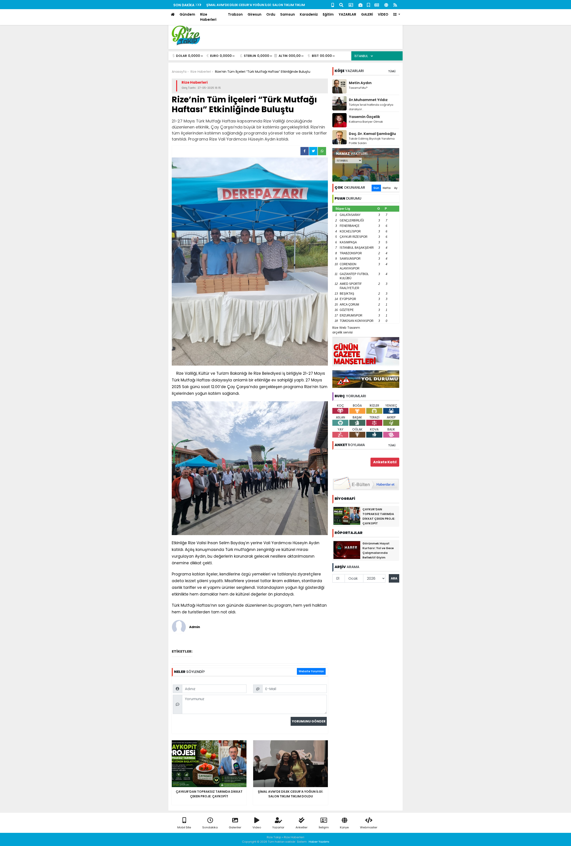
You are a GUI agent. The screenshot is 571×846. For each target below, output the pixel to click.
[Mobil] (332, 4)
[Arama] (341, 4)
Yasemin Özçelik (364, 116)
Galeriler (235, 827)
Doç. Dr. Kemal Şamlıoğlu (372, 133)
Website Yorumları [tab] (311, 671)
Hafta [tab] (387, 188)
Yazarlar (278, 827)
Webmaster (368, 827)
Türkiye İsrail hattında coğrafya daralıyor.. (371, 107)
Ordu (270, 14)
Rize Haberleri (208, 17)
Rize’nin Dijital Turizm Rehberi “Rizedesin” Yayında (247, 5)
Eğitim (328, 14)
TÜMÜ (392, 71)
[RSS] (395, 4)
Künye (344, 827)
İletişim (324, 827)
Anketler (302, 827)
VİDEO (383, 14)
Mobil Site (184, 827)
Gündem (187, 14)
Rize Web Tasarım (346, 327)
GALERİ (367, 14)
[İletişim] (350, 4)
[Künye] (386, 4)
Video (256, 827)
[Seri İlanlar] (368, 4)
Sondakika (210, 827)
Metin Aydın (360, 82)
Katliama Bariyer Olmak (366, 122)
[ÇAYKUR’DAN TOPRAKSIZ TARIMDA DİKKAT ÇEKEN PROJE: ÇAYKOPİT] (346, 515)
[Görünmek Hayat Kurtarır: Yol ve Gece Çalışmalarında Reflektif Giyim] (346, 550)
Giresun (254, 14)
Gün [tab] (376, 188)
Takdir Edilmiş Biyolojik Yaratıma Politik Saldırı (372, 141)
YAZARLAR (347, 14)
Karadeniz (309, 14)
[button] (397, 15)
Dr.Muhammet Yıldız (368, 99)
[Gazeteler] (376, 4)
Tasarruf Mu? (358, 88)
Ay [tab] (395, 188)
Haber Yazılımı (319, 842)
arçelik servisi (342, 332)
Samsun (287, 14)
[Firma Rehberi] (360, 4)
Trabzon (235, 14)
